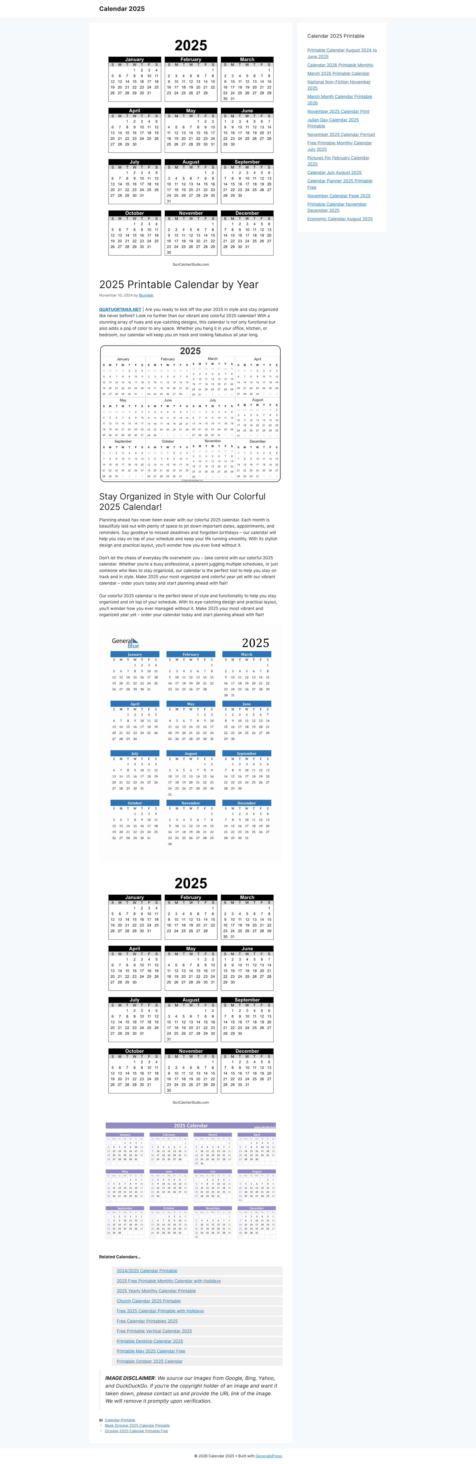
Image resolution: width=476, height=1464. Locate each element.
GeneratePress (269, 1456)
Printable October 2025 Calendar (150, 1361)
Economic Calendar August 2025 (340, 218)
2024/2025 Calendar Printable (147, 1270)
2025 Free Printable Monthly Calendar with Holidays (169, 1280)
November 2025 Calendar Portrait (341, 134)
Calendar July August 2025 (334, 172)
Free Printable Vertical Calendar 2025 (154, 1331)
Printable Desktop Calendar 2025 (150, 1341)
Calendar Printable (120, 1420)
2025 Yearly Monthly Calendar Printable (156, 1290)
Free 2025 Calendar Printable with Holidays (160, 1310)
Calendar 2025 (122, 8)
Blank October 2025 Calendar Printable (137, 1425)
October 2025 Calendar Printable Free (136, 1431)
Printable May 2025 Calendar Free (151, 1351)
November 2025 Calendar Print (338, 111)
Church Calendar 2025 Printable (149, 1300)
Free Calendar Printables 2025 (147, 1321)
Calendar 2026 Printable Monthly (340, 65)
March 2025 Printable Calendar (338, 73)
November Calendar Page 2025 (338, 195)
